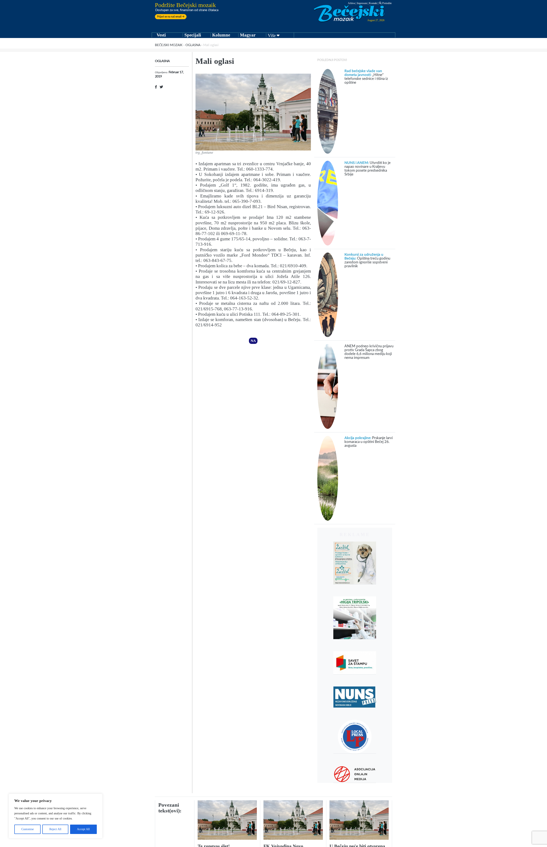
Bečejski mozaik (168, 45)
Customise (27, 829)
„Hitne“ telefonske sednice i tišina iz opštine (366, 76)
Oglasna (192, 45)
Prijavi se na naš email (169, 16)
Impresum (362, 3)
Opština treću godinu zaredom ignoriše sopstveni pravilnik (367, 260)
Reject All (55, 829)
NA (253, 341)
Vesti (161, 35)
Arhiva (351, 3)
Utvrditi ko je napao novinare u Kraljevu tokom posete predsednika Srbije (367, 168)
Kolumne (221, 35)
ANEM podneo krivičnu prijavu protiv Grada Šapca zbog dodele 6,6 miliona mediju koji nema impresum (368, 351)
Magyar (248, 35)
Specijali (192, 35)
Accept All (83, 829)
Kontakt (373, 3)
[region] (56, 816)
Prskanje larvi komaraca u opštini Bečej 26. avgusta (368, 441)
